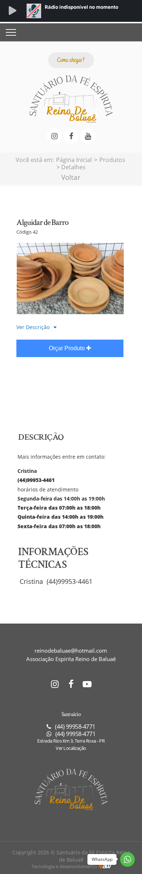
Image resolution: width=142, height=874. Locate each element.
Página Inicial (74, 160)
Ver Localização (71, 748)
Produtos (112, 160)
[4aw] (104, 866)
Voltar (70, 177)
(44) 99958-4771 (74, 734)
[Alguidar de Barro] (70, 312)
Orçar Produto (67, 348)
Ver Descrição (33, 327)
